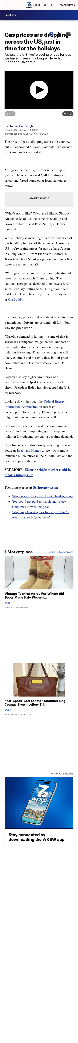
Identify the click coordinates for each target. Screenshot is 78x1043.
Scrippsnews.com (45, 487)
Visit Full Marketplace (61, 552)
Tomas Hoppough (21, 126)
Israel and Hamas (29, 450)
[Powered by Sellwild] (67, 773)
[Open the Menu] (6, 5)
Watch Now (67, 5)
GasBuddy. (15, 299)
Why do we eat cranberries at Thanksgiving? (42, 496)
